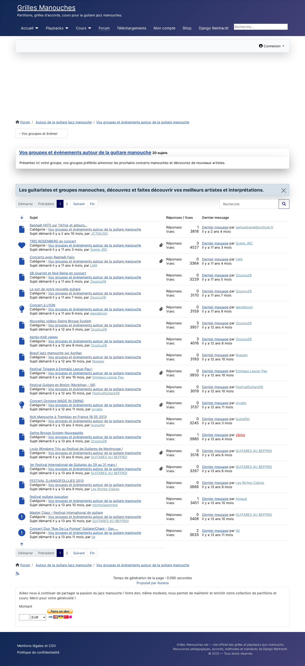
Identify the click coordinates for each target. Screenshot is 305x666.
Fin (92, 204)
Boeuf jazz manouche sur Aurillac (56, 353)
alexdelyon (98, 313)
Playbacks (54, 28)
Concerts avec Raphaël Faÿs (52, 257)
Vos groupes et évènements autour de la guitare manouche (85, 152)
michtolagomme (105, 505)
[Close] (283, 190)
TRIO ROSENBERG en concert (53, 241)
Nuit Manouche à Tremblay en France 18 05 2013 (68, 417)
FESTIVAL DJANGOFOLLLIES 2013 (57, 481)
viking (240, 435)
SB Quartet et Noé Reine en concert (58, 273)
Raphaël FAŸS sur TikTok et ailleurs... (58, 225)
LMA (93, 265)
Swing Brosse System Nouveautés (56, 433)
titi (238, 531)
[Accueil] (36, 28)
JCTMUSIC (99, 233)
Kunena (163, 583)
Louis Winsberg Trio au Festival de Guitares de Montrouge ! (76, 449)
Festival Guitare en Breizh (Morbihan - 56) (62, 385)
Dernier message (215, 227)
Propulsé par (147, 583)
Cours (81, 28)
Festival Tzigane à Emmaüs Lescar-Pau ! (61, 369)
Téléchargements (131, 28)
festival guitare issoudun (49, 497)
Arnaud (241, 499)
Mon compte (164, 28)
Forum (104, 28)
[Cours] (89, 28)
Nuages (98, 361)
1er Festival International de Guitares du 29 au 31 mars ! (73, 465)
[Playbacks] (66, 28)
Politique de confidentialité (38, 652)
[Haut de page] (298, 658)
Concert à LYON (42, 305)
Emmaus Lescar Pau (108, 377)
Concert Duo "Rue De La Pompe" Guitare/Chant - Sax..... (74, 528)
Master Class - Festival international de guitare (66, 512)
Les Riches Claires (105, 489)
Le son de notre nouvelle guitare (55, 289)
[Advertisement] (152, 84)
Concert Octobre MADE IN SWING (57, 401)
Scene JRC (98, 249)
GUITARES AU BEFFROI (109, 457)
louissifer (98, 425)
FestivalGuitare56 (106, 393)
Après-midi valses (44, 337)
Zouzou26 (98, 281)
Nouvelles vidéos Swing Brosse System (60, 321)
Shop (187, 28)
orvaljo (97, 409)
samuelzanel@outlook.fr (254, 227)
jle (93, 537)
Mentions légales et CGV (36, 646)
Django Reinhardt (213, 28)
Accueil (27, 28)
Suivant (79, 204)
